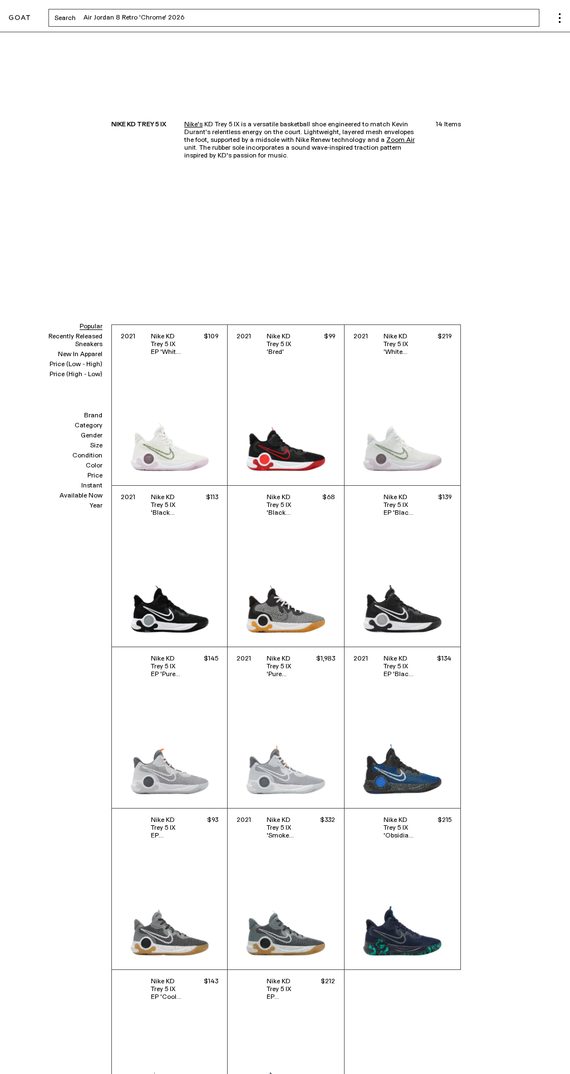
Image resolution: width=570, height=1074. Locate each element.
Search (152, 18)
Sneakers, (23, 1050)
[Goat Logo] (19, 18)
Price (94, 475)
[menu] (559, 18)
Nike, (47, 1050)
